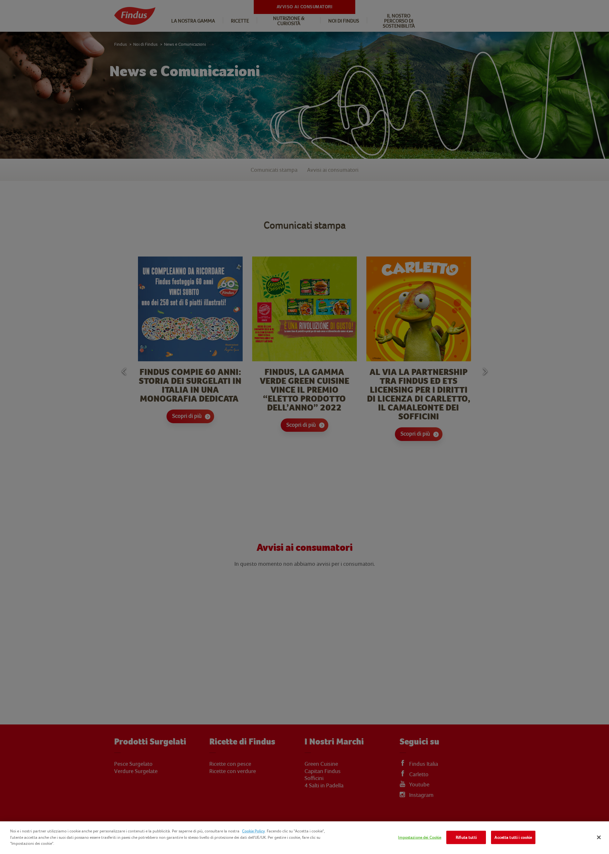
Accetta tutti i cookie (513, 837)
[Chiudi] (599, 837)
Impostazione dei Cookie (419, 837)
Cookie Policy (253, 831)
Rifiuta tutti (466, 837)
